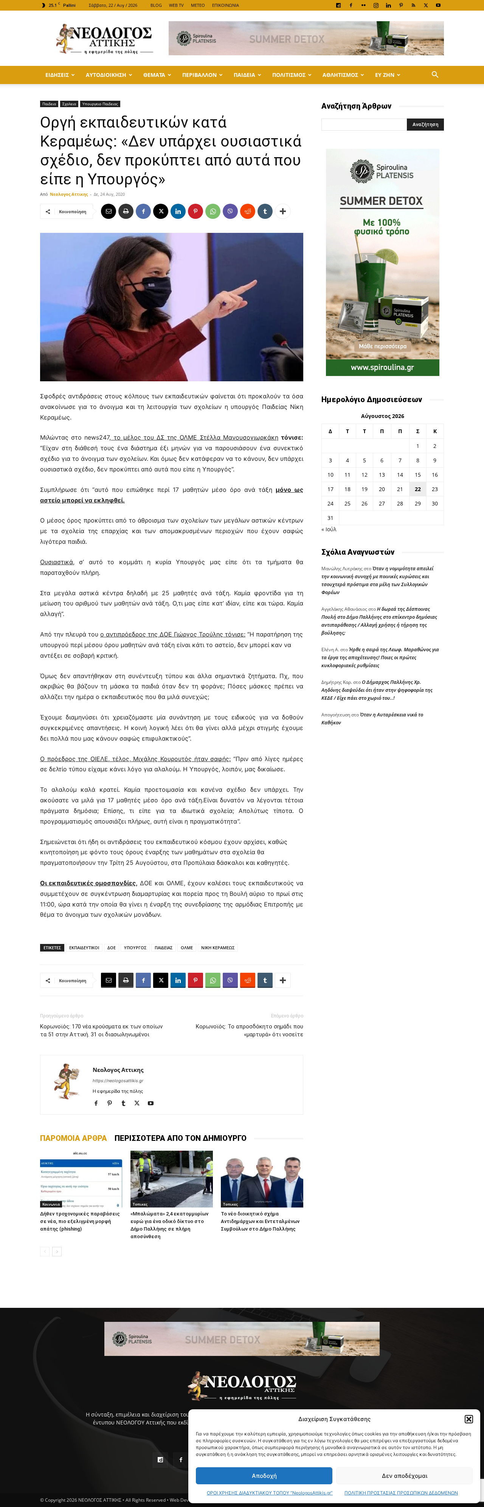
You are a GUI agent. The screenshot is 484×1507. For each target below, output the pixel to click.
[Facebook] (351, 5)
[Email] (108, 211)
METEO (198, 5)
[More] (283, 211)
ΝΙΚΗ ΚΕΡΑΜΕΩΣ (217, 947)
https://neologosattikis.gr (118, 1080)
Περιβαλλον (199, 74)
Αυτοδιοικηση (106, 74)
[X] (425, 5)
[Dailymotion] (338, 5)
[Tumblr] (265, 211)
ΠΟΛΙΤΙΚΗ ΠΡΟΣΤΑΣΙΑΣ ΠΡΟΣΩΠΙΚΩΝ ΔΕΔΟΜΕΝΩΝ (401, 1493)
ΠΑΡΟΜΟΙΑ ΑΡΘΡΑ (73, 1138)
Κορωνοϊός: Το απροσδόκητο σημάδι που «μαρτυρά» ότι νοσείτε (249, 1030)
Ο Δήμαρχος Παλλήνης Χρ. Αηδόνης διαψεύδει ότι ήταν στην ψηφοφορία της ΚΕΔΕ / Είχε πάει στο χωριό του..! (377, 690)
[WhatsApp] (212, 211)
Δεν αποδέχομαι (404, 1475)
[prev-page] (45, 1251)
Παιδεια (244, 74)
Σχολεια (69, 103)
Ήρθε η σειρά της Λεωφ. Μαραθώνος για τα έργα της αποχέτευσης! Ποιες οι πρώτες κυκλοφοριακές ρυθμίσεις (380, 657)
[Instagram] (376, 5)
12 (364, 474)
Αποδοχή (264, 1475)
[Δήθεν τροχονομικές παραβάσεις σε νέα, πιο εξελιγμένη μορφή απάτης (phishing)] (81, 1179)
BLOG (156, 5)
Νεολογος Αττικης (69, 194)
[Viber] (230, 211)
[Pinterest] (400, 5)
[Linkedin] (388, 5)
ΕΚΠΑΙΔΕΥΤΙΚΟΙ (84, 947)
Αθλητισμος (340, 74)
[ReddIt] (247, 211)
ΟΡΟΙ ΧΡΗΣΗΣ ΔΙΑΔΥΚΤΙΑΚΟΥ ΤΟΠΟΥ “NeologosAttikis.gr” (270, 1493)
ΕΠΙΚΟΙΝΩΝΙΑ (225, 5)
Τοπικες (140, 1204)
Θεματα (154, 74)
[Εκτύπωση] (125, 211)
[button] (469, 1419)
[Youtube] (438, 5)
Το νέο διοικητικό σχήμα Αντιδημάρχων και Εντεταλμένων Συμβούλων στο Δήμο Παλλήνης (260, 1221)
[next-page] (57, 1251)
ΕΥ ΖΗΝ (384, 74)
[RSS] (413, 5)
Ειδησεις (57, 74)
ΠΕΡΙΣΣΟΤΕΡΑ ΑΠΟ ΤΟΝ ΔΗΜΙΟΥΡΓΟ (181, 1138)
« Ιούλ (328, 529)
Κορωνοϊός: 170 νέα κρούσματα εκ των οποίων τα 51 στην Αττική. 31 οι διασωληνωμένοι (101, 1030)
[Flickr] (363, 5)
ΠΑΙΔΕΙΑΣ (163, 947)
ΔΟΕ (111, 947)
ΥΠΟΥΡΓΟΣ (135, 947)
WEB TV (176, 5)
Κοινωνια (51, 1204)
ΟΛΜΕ (187, 947)
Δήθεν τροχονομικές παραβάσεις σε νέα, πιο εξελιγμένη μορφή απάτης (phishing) (80, 1221)
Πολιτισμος (289, 74)
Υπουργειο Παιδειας (100, 103)
